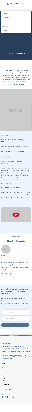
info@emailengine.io (10, 397)
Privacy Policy (5, 374)
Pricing (6, 17)
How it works (8, 22)
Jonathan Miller (6, 259)
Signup (5, 26)
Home (5, 13)
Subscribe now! (15, 325)
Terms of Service (6, 376)
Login (5, 31)
